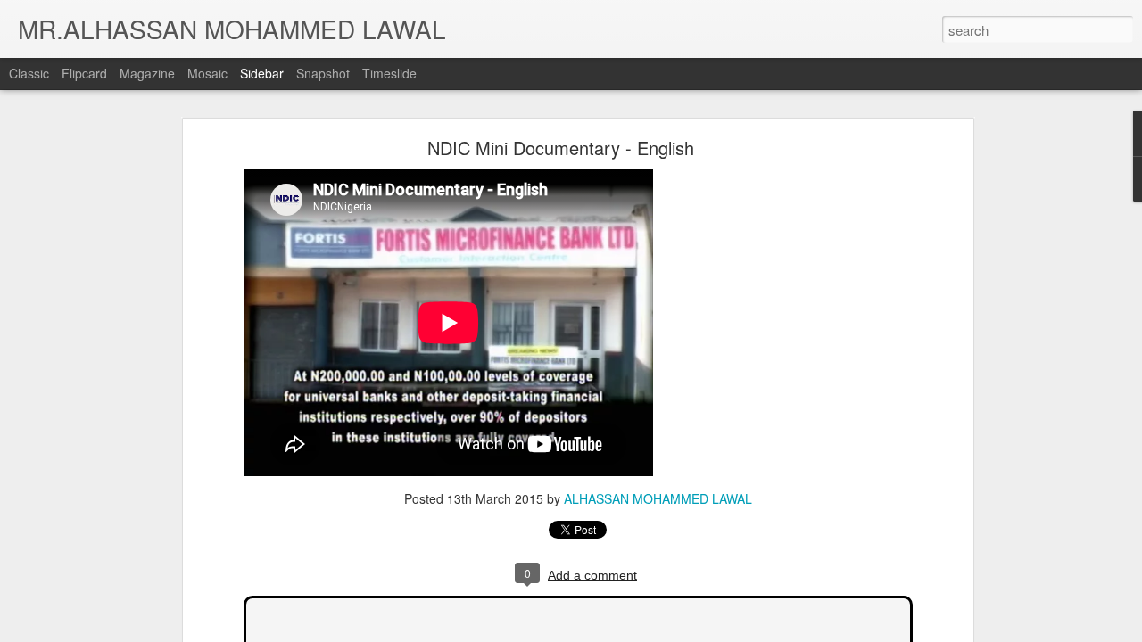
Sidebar (262, 73)
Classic (29, 73)
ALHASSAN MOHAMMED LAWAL (658, 498)
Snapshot (323, 73)
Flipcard (84, 73)
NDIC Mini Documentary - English (560, 147)
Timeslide (389, 73)
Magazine (147, 73)
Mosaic (207, 73)
